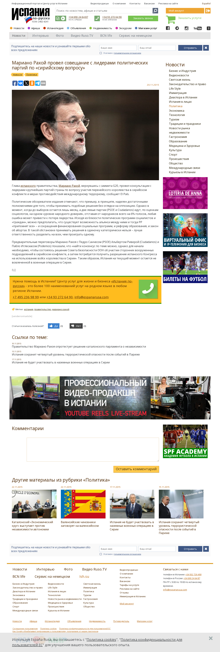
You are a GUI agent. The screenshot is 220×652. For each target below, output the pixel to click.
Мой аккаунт (127, 603)
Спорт (173, 154)
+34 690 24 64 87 (78, 17)
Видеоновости (179, 75)
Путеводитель (121, 621)
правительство (42, 309)
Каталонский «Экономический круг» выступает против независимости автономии (32, 525)
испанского (28, 186)
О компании (119, 3)
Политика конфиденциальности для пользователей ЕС (85, 628)
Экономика (176, 111)
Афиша (35, 28)
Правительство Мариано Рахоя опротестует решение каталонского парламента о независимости (79, 346)
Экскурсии (125, 28)
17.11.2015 (115, 486)
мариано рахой (60, 309)
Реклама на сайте (168, 3)
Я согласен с (122, 53)
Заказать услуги (189, 18)
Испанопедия (55, 28)
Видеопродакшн (100, 3)
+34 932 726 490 (193, 574)
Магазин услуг (148, 28)
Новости (19, 28)
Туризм (174, 119)
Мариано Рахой (69, 186)
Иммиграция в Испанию (133, 596)
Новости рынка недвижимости (65, 598)
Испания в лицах (180, 102)
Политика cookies (48, 628)
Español (206, 3)
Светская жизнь (179, 80)
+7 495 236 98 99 (26, 297)
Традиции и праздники (185, 124)
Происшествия (179, 159)
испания (28, 309)
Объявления (78, 28)
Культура (175, 150)
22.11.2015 (17, 486)
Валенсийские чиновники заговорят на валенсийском (80, 524)
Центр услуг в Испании (55, 3)
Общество (176, 163)
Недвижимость (102, 28)
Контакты (135, 3)
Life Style (175, 88)
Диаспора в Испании (183, 97)
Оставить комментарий (136, 469)
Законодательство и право (187, 84)
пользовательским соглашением (127, 53)
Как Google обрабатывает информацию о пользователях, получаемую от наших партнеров (55, 631)
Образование (178, 141)
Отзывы (124, 592)
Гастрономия (178, 137)
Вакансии (149, 3)
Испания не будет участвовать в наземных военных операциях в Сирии (61, 362)
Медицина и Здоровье (184, 146)
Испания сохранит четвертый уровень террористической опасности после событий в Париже (76, 354)
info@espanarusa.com (91, 297)
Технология (177, 115)
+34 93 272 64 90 (112, 17)
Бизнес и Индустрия (182, 71)
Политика (175, 106)
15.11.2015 (164, 486)
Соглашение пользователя (25, 628)
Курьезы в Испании (182, 172)
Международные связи (184, 168)
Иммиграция (177, 93)
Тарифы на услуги (129, 585)
